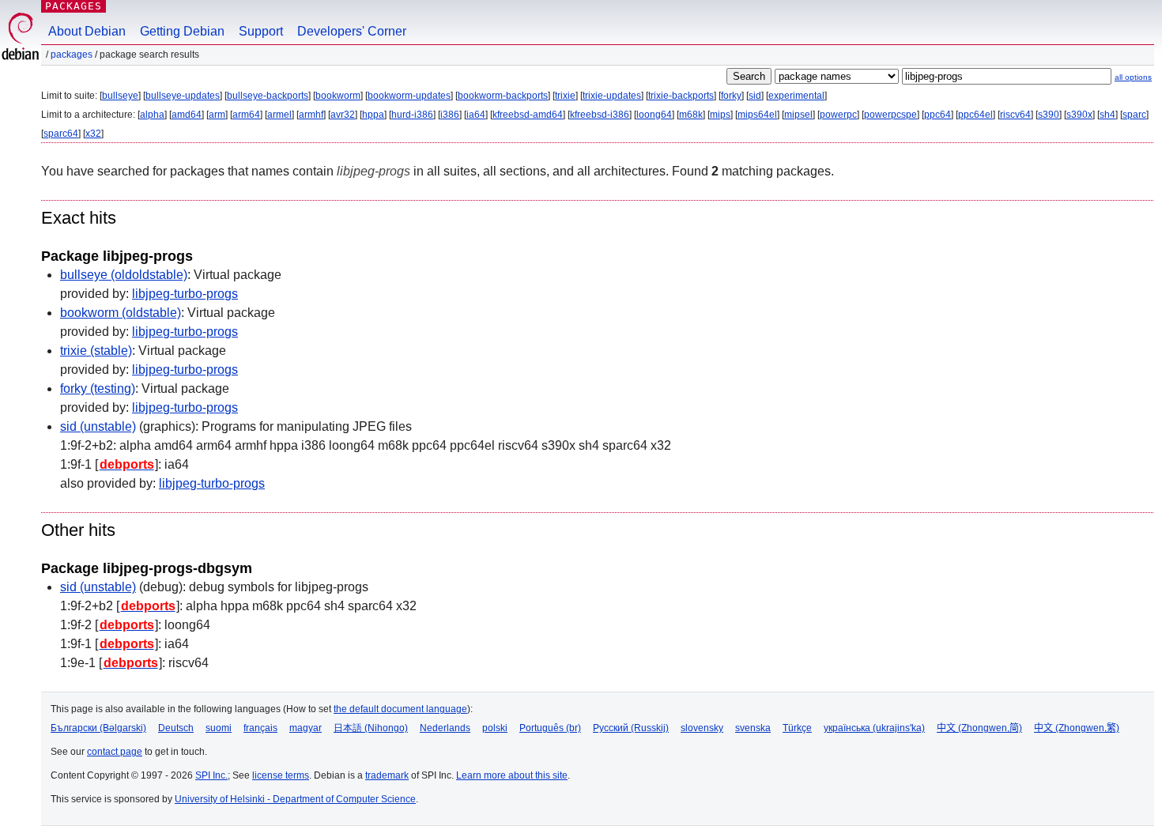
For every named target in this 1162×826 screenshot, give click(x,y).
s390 (1048, 114)
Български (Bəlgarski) (98, 728)
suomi (219, 728)
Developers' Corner (351, 31)
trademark (387, 775)
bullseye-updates (182, 95)
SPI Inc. (211, 775)
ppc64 (937, 114)
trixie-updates (612, 95)
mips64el (757, 114)
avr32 (342, 114)
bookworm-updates (409, 95)
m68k (691, 114)
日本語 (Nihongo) (371, 728)
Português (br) (550, 728)
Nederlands (445, 728)
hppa (373, 114)
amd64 (187, 114)
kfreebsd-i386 (599, 114)
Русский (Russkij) (631, 728)
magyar (305, 728)
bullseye (120, 95)
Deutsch (176, 728)
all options (1133, 77)
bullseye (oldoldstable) (123, 274)
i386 (449, 114)
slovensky (702, 728)
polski (494, 728)
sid (755, 95)
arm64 (246, 114)
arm (217, 114)
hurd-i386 (412, 114)
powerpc (838, 114)
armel (279, 114)
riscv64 (1015, 114)
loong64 (654, 114)
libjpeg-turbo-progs (185, 293)
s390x (1079, 114)
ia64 (475, 114)
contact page (114, 751)
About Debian (87, 31)
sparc (1134, 114)
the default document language (400, 709)
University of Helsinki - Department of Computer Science (295, 799)
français (260, 728)
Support (261, 31)
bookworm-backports (503, 95)
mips (720, 114)
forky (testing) (97, 388)
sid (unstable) (98, 426)
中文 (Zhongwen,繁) (1076, 728)
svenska (753, 728)
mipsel (798, 114)
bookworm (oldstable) (120, 312)
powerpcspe (890, 114)
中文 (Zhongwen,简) (979, 728)
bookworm (337, 95)
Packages (73, 6)
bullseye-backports (267, 95)
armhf (311, 114)
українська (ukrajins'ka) (874, 728)
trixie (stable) (96, 350)
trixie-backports (681, 95)
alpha (152, 114)
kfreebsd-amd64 (527, 114)
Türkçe (797, 728)
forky (731, 95)
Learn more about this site (512, 775)
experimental (796, 95)
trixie (565, 95)
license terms (280, 775)
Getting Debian (182, 31)
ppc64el (975, 114)
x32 (93, 133)
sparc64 (60, 133)
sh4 (1107, 114)
